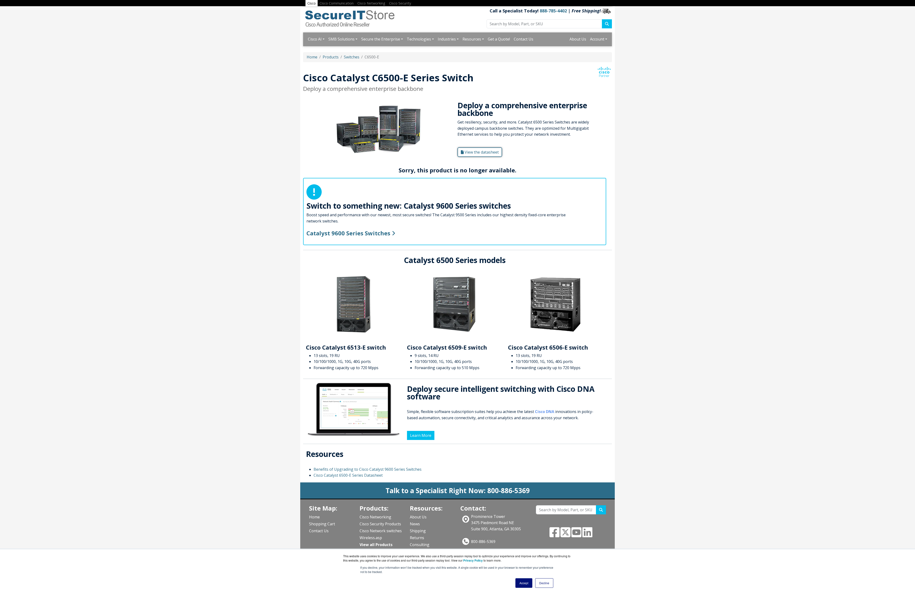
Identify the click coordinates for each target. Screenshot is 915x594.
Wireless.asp (371, 537)
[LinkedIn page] (587, 535)
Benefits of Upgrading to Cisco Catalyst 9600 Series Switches (368, 469)
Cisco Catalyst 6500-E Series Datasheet (348, 475)
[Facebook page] (554, 535)
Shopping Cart (322, 524)
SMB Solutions (341, 39)
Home (312, 57)
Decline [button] (544, 583)
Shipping (418, 530)
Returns (417, 537)
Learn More (420, 435)
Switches (351, 57)
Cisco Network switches (381, 530)
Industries (447, 39)
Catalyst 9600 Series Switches (349, 233)
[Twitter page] (565, 535)
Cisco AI (315, 39)
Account (597, 39)
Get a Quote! (499, 39)
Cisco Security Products (380, 524)
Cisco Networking (375, 517)
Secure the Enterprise (380, 39)
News (415, 524)
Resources (472, 39)
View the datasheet (481, 152)
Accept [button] (523, 583)
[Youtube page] (576, 535)
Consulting (419, 544)
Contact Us (523, 39)
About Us (577, 39)
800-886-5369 (483, 541)
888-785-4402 (553, 11)
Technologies (419, 39)
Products (331, 57)
